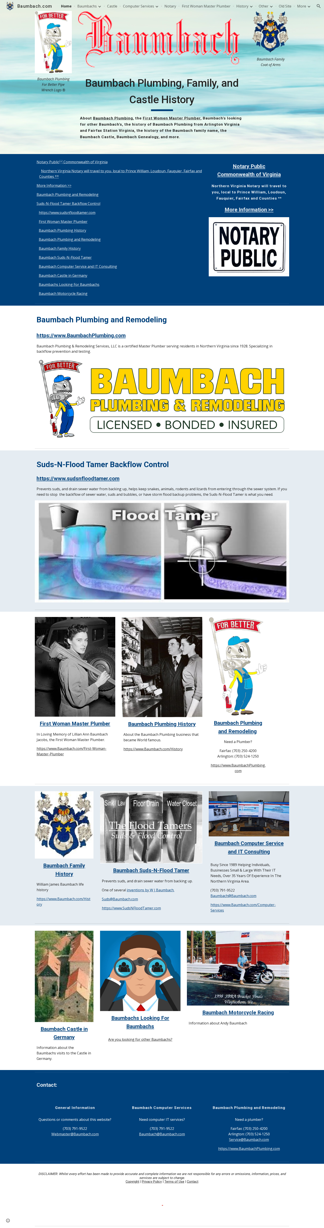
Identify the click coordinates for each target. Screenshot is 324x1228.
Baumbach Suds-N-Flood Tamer (65, 257)
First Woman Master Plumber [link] (206, 6)
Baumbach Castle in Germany (63, 275)
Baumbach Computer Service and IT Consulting (78, 266)
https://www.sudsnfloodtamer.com (67, 212)
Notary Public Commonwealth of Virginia (72, 162)
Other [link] (263, 6)
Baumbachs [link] (87, 6)
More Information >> (54, 185)
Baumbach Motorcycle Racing (63, 293)
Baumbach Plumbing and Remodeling (68, 194)
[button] (318, 6)
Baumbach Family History (60, 248)
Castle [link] (112, 6)
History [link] (242, 6)
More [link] (301, 6)
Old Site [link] (285, 6)
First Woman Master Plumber (63, 221)
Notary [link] (170, 6)
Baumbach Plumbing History (62, 230)
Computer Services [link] (138, 6)
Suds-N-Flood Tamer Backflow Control (68, 203)
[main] (53, 84)
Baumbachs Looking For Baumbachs (69, 284)
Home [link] (66, 6)
